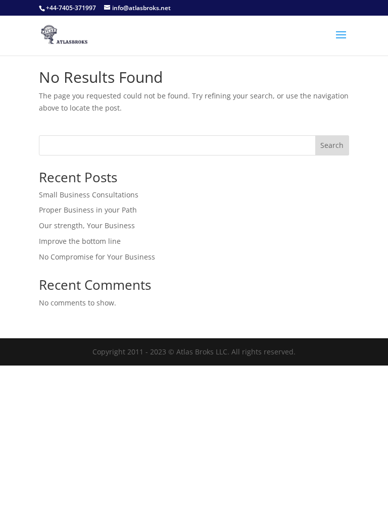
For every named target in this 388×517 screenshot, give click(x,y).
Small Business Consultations (88, 194)
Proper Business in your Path (88, 210)
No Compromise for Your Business (97, 257)
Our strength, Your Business (87, 225)
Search (332, 145)
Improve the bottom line (80, 241)
